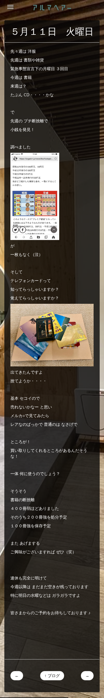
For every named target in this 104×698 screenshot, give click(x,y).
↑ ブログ (52, 675)
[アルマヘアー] (52, 7)
